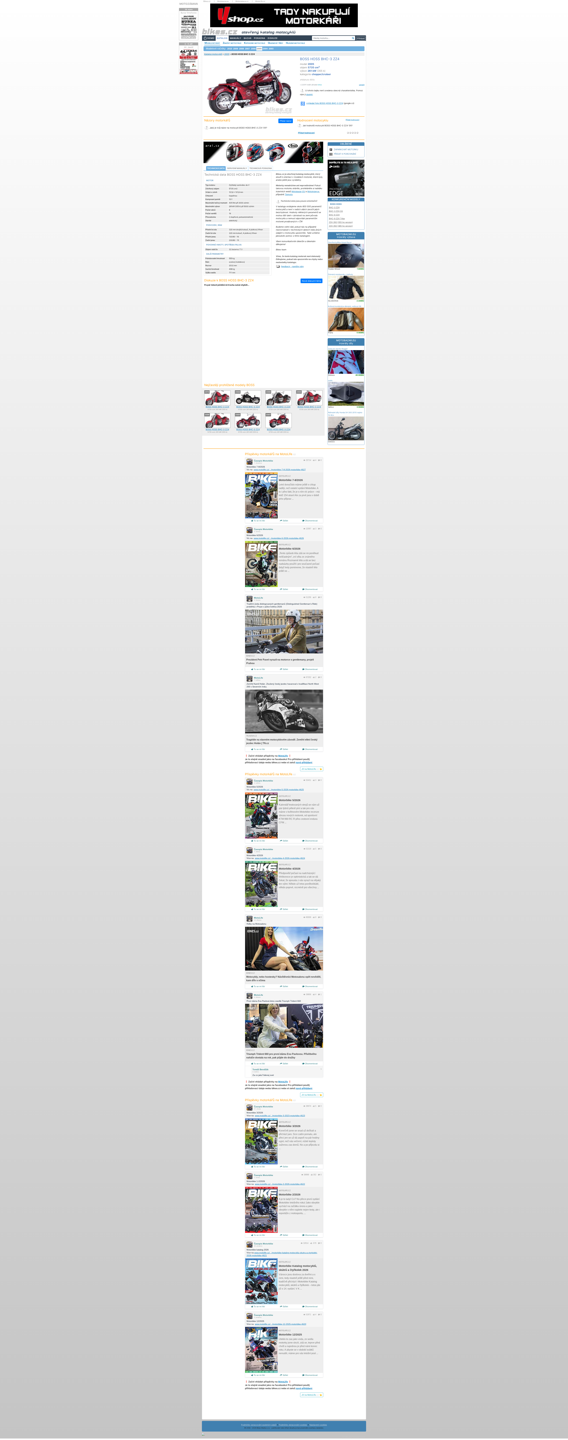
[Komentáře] (319, 460)
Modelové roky (212, 42)
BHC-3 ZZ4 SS (336, 211)
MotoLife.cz (260, 1)
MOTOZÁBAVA (188, 3)
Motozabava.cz (241, 1)
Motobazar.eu (223, 1)
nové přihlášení (304, 762)
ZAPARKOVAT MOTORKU (346, 149)
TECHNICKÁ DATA (216, 168)
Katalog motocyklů (213, 54)
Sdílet (285, 520)
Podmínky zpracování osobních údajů (258, 1425)
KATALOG (222, 38)
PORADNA (259, 38)
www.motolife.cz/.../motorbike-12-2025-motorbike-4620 (280, 1324)
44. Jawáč (188, 47)
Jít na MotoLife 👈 (311, 769)
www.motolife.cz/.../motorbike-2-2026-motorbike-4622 (280, 1184)
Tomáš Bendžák (260, 1069)
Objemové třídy (275, 42)
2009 (235, 48)
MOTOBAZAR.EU (346, 236)
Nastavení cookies (318, 1425)
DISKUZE (272, 38)
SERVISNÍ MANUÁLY (237, 168)
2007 (247, 48)
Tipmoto (289, 194)
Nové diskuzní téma (311, 281)
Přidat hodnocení (352, 120)
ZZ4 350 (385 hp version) (341, 226)
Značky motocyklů (232, 42)
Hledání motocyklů (295, 42)
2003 (271, 48)
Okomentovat (311, 520)
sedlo (330, 380)
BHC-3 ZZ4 (334, 207)
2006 (253, 48)
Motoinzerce (313, 191)
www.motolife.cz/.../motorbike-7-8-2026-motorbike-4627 (280, 469)
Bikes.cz (206, 1)
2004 (265, 48)
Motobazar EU (298, 191)
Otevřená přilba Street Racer (340, 242)
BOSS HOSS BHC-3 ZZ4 (217, 407)
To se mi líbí (259, 520)
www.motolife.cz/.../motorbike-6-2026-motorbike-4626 (279, 538)
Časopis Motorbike (263, 461)
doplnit (309, 94)
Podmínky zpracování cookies (293, 1425)
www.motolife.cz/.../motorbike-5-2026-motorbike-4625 (279, 789)
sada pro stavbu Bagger (338, 349)
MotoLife (258, 598)
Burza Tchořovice (189, 13)
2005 (226, 54)
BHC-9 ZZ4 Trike (337, 218)
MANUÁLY (235, 38)
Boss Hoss (336, 204)
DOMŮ (210, 38)
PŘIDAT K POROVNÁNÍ (345, 154)
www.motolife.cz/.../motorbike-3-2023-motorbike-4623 (280, 1115)
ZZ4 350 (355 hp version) (341, 222)
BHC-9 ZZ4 (334, 215)
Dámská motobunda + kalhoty (340, 274)
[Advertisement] (263, 313)
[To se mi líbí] (314, 460)
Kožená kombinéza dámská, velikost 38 (344, 306)
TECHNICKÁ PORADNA (260, 168)
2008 (241, 48)
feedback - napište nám (292, 266)
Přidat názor (286, 121)
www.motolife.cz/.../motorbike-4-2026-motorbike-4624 (280, 858)
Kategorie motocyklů (254, 42)
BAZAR (247, 38)
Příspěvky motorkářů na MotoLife (270, 454)
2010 (229, 48)
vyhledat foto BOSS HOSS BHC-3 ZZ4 (324, 103)
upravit (361, 85)
